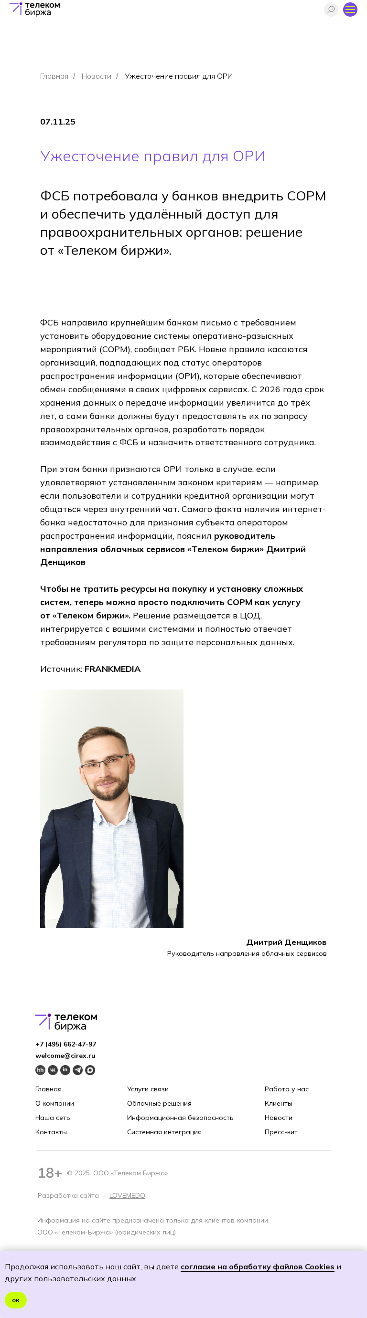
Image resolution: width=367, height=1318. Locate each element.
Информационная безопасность (180, 1117)
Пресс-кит (281, 1132)
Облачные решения (159, 1103)
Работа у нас (287, 1089)
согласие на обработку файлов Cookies (258, 1266)
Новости (96, 76)
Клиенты (278, 1103)
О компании (54, 1103)
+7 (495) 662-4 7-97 (65, 1044)
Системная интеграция (164, 1132)
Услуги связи (148, 1089)
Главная (54, 76)
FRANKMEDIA (113, 668)
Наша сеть (52, 1117)
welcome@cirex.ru (65, 1055)
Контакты (51, 1132)
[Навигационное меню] (350, 9)
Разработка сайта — (73, 1195)
